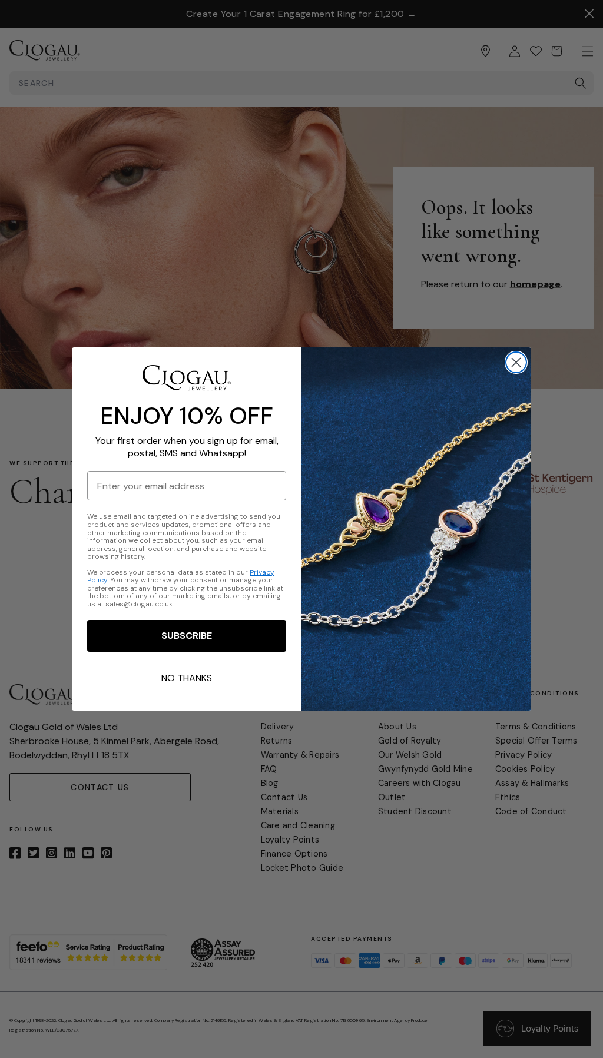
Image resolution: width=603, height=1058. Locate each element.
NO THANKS (186, 678)
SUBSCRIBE (186, 635)
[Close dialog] (516, 362)
